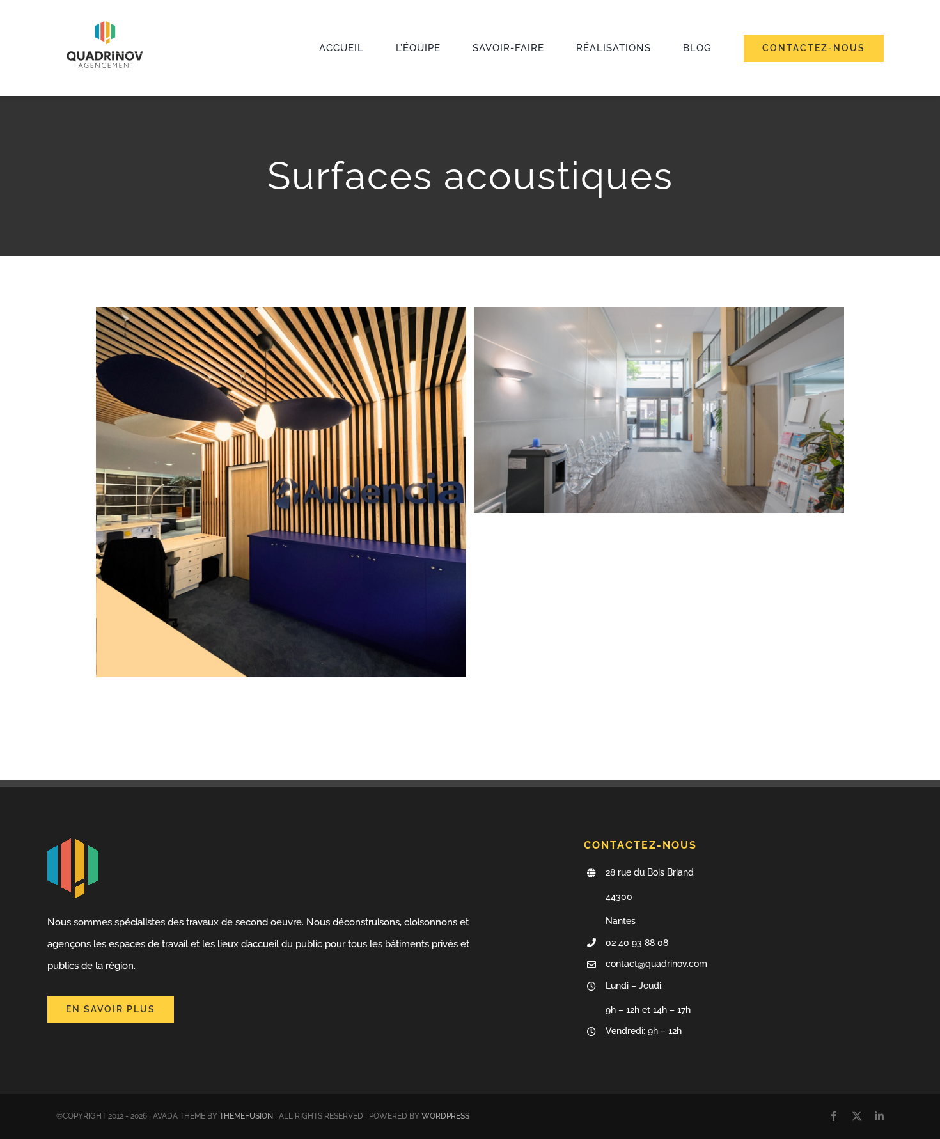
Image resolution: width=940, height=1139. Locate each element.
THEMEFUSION (246, 1116)
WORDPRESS (445, 1116)
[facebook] (834, 1116)
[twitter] (857, 1116)
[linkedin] (879, 1116)
